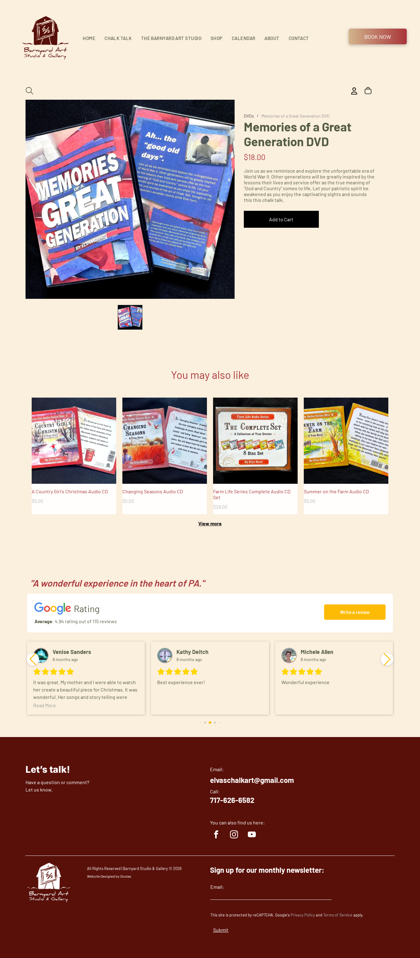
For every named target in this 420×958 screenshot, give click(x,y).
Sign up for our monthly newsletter (266, 869)
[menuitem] (89, 38)
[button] (387, 659)
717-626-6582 (232, 800)
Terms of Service (337, 914)
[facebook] (216, 835)
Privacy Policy (303, 914)
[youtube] (252, 835)
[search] (30, 91)
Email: (217, 887)
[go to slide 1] (130, 317)
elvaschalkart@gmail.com (252, 780)
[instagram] (234, 835)
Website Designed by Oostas (109, 876)
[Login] (354, 90)
